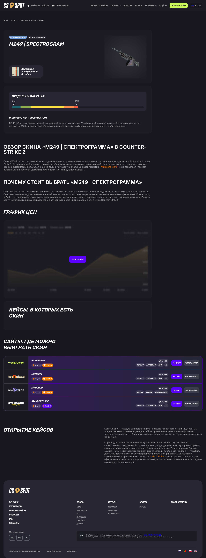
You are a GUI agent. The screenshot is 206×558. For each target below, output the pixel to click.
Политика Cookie (54, 551)
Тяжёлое (81, 520)
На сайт (176, 363)
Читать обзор (191, 363)
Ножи (79, 507)
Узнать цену (78, 259)
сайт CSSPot (157, 456)
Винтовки (81, 517)
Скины (115, 5)
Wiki (11, 519)
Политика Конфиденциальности (24, 551)
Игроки (149, 5)
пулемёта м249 (109, 166)
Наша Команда (179, 502)
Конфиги (112, 507)
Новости (14, 515)
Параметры (113, 514)
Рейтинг (13, 502)
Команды (14, 523)
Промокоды (62, 5)
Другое (80, 524)
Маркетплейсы (99, 5)
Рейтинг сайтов (40, 5)
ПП (78, 514)
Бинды (139, 5)
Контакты (72, 551)
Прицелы (112, 510)
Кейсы (128, 5)
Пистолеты (82, 510)
